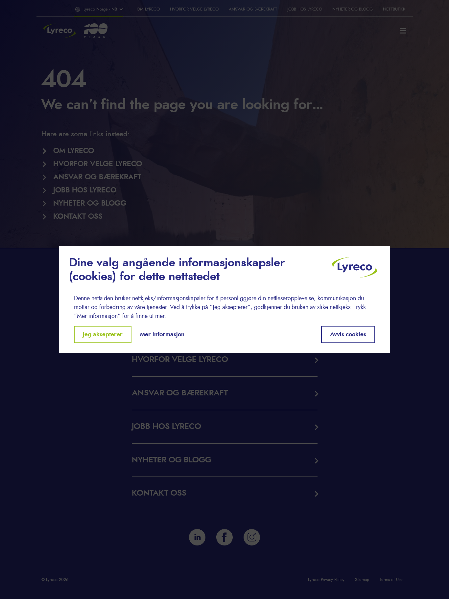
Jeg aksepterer (103, 334)
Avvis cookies (348, 334)
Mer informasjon (162, 334)
